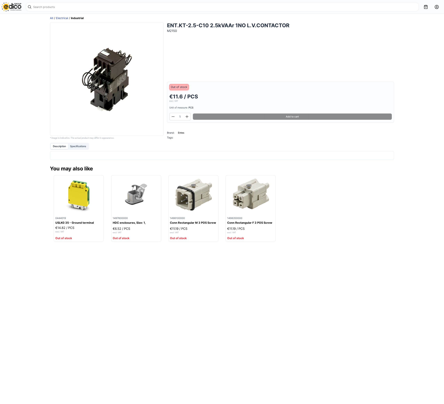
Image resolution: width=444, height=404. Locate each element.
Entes (181, 132)
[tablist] (69, 146)
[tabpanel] (222, 155)
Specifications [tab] (78, 146)
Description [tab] (59, 146)
